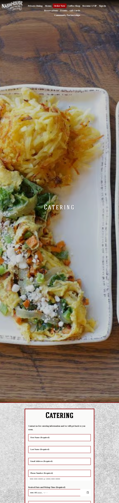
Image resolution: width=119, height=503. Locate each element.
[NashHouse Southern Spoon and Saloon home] (12, 6)
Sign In (102, 5)
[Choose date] (88, 492)
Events (63, 10)
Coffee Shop (74, 5)
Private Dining (35, 5)
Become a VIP (90, 5)
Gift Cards (75, 10)
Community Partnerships (67, 15)
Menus (48, 5)
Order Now (59, 5)
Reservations (51, 10)
